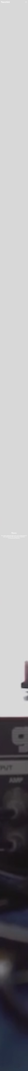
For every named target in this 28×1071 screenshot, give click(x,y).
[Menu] (26, 2)
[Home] (5, 2)
